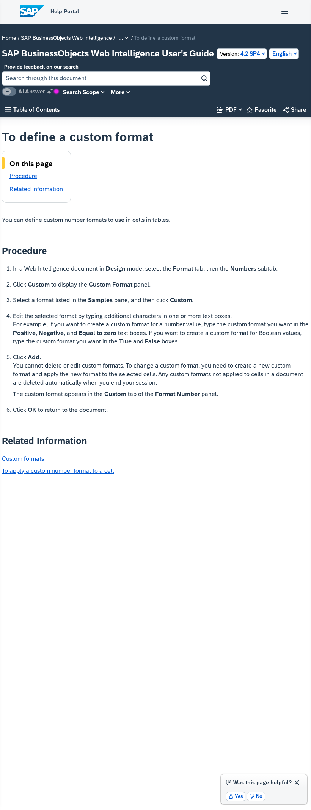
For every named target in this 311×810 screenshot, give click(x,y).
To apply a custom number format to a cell (58, 470)
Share (294, 109)
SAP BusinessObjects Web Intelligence (66, 38)
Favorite (261, 109)
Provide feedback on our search (41, 67)
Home (9, 38)
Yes (236, 796)
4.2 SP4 (240, 53)
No (256, 796)
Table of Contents (32, 109)
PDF (227, 109)
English (282, 53)
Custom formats (23, 458)
